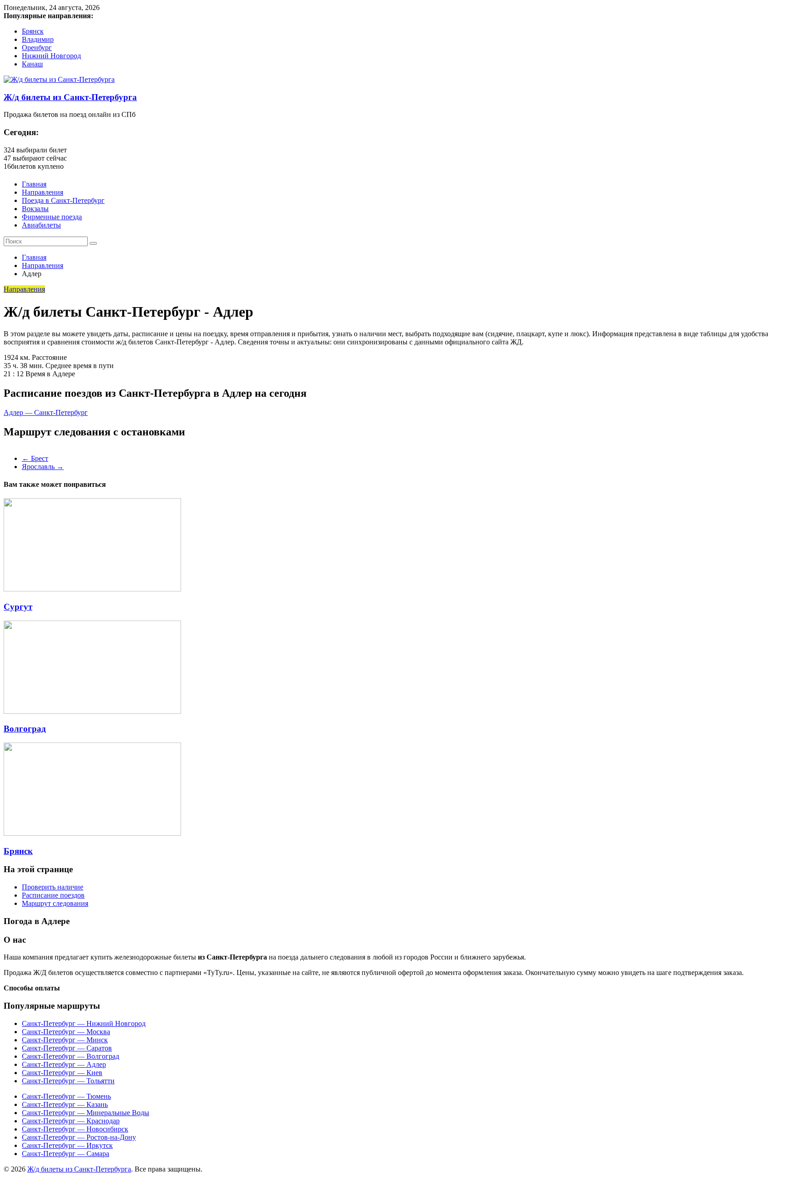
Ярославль (43, 466)
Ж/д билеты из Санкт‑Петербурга (70, 97)
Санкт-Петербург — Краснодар (71, 1121)
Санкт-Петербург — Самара (65, 1153)
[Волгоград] (92, 711)
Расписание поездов (53, 895)
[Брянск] (92, 833)
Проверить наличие (52, 887)
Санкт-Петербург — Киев (62, 1072)
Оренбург (37, 47)
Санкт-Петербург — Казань (65, 1104)
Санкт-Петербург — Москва (66, 1032)
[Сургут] (92, 589)
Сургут (18, 606)
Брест (35, 458)
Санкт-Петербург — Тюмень (66, 1096)
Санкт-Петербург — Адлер (64, 1064)
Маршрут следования (55, 903)
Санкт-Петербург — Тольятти (68, 1081)
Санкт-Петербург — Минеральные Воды (85, 1112)
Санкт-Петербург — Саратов (67, 1048)
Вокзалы (35, 208)
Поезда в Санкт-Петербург (63, 200)
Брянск (33, 31)
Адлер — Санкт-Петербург (46, 412)
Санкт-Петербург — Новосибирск (75, 1129)
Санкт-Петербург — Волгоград (70, 1056)
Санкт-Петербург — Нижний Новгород (84, 1023)
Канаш (32, 64)
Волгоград (25, 728)
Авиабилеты (41, 225)
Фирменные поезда (52, 217)
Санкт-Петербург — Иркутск (67, 1145)
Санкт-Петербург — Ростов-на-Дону (79, 1137)
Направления (42, 192)
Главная (34, 184)
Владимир (38, 39)
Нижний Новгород (51, 56)
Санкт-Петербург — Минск (65, 1040)
